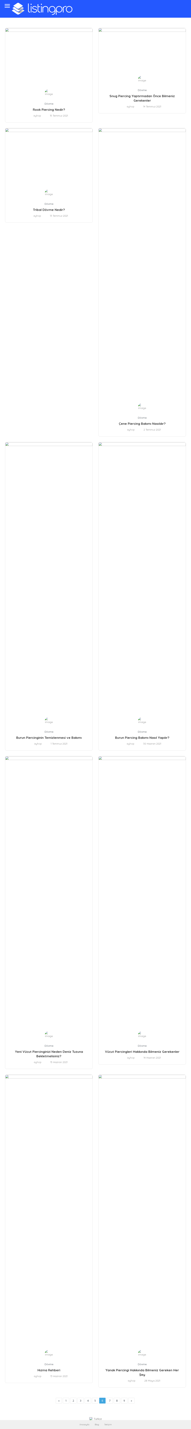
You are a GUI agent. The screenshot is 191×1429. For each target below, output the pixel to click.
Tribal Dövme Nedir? (49, 210)
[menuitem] (95, 1419)
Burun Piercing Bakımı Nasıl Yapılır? (142, 738)
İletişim (108, 1424)
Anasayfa (84, 1424)
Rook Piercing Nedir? (49, 109)
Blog (97, 1424)
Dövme (49, 103)
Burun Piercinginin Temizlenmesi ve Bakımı (49, 738)
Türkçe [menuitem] (98, 1419)
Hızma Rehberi (48, 1370)
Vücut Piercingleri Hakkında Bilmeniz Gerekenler (142, 1052)
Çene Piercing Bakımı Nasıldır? (142, 424)
